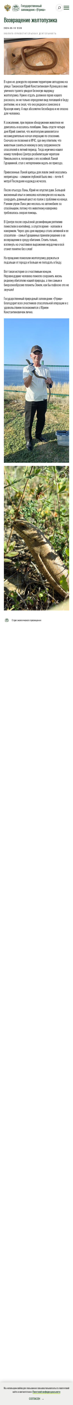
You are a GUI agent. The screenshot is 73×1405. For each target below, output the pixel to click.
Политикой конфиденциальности (46, 1391)
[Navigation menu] (66, 8)
